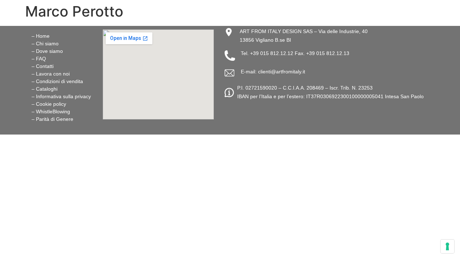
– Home (41, 36)
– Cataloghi (45, 89)
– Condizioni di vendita (57, 81)
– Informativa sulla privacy (61, 96)
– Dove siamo (47, 51)
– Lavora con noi (51, 74)
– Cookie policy (49, 104)
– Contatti (43, 66)
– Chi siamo (45, 43)
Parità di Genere (54, 119)
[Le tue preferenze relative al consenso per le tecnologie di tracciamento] (447, 246)
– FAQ (39, 59)
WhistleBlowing (53, 111)
